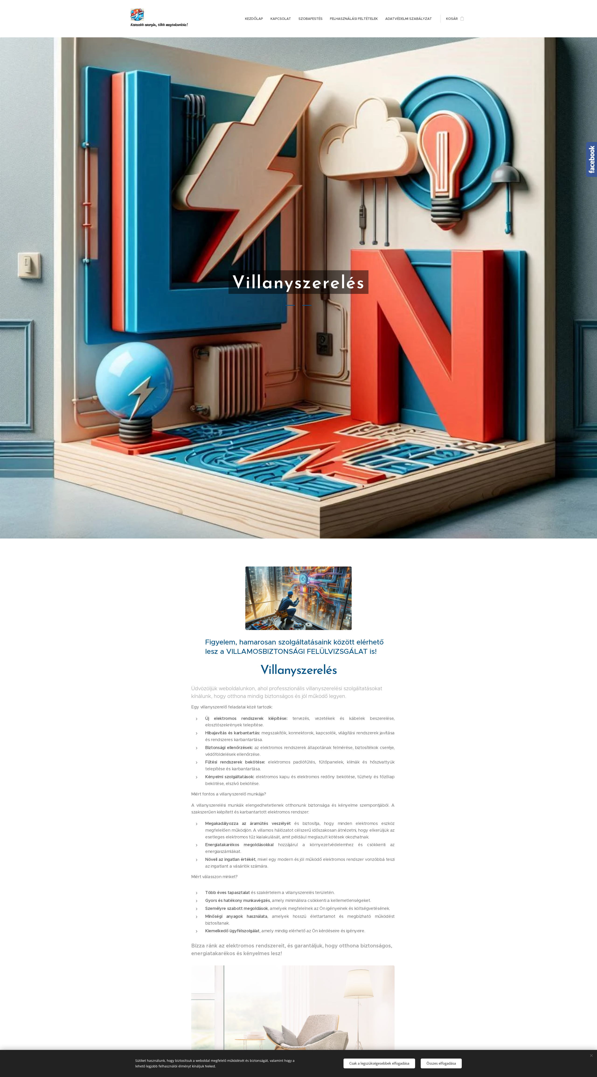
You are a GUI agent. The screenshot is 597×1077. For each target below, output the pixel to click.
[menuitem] (255, 19)
